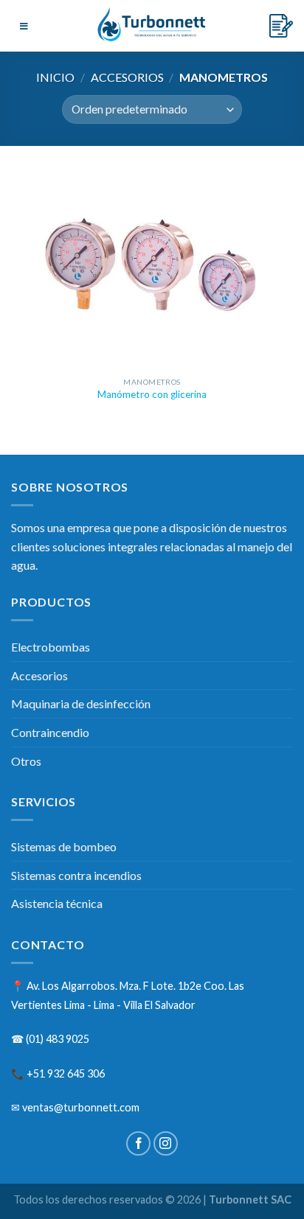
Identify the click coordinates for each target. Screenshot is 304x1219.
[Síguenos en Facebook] (138, 1143)
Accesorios (127, 77)
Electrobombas (50, 647)
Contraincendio (50, 732)
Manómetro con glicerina (152, 394)
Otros (26, 761)
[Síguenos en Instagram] (165, 1143)
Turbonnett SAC (250, 1199)
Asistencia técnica (57, 903)
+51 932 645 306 (66, 1073)
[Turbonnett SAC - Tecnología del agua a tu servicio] (153, 26)
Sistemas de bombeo (64, 846)
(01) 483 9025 (57, 1039)
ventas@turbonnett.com (80, 1107)
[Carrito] (281, 26)
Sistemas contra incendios (76, 875)
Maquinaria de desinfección (81, 703)
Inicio (55, 77)
